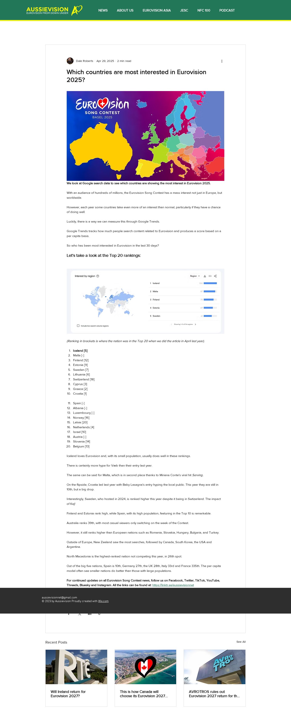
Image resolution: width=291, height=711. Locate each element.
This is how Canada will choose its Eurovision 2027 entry (142, 694)
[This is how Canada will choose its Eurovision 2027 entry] (145, 667)
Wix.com (103, 601)
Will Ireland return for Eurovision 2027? (68, 694)
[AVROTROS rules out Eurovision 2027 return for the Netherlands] (214, 667)
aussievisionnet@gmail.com (59, 598)
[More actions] (221, 60)
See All (241, 641)
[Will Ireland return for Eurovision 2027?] (76, 667)
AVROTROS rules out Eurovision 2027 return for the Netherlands (214, 694)
